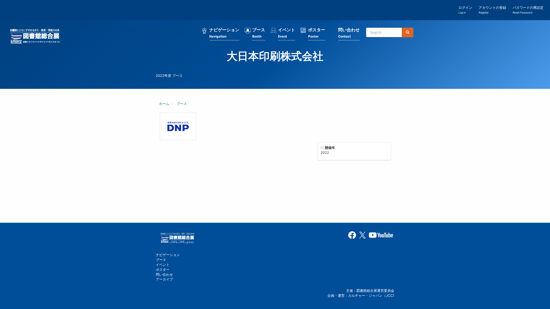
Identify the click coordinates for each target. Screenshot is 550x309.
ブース (258, 32)
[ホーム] (36, 37)
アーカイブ (164, 279)
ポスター (316, 32)
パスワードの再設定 (528, 9)
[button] (178, 126)
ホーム (164, 103)
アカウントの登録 (492, 9)
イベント (286, 32)
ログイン (465, 9)
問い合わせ (349, 32)
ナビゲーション (224, 32)
